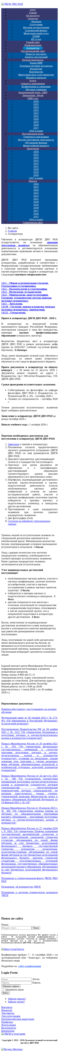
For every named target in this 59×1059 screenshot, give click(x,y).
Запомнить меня (14, 989)
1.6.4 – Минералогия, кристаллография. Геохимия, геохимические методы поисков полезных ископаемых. (26, 297)
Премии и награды (36, 77)
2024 (36, 107)
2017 (36, 128)
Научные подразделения (36, 27)
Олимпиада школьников (36, 136)
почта (33, 10)
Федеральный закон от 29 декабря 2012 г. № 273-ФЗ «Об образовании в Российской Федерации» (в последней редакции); (29, 720)
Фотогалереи (8, 1025)
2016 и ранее (36, 131)
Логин (35, 979)
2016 (36, 213)
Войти (6, 993)
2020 (36, 119)
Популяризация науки (33, 134)
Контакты (6, 1007)
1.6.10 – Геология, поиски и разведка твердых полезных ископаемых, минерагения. (28, 308)
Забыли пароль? (17, 998)
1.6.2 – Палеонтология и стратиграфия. (24, 289)
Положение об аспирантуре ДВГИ (21, 886)
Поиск (5, 924)
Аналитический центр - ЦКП (32, 92)
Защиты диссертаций (36, 57)
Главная (33, 12)
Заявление (13, 444)
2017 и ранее (36, 178)
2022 (36, 113)
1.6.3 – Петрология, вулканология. (21, 292)
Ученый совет (33, 42)
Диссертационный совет (33, 51)
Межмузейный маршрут (36, 145)
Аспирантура (32, 48)
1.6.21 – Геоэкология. (13, 312)
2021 (36, 116)
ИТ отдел (36, 39)
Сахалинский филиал (36, 30)
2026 (36, 101)
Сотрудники (36, 24)
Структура (33, 18)
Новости (33, 181)
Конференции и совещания (36, 86)
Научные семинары (36, 89)
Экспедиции (33, 148)
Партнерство (36, 71)
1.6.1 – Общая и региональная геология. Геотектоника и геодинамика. (25, 284)
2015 (36, 216)
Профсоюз (7, 1022)
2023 (36, 110)
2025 (36, 104)
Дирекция (36, 21)
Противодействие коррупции (17, 1019)
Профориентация (32, 45)
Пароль (36, 982)
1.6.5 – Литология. (12, 303)
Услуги (32, 80)
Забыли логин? (16, 1001)
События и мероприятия (33, 83)
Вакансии (6, 1010)
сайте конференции (29, 966)
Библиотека (7, 1030)
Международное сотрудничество (36, 74)
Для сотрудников (10, 1016)
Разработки (36, 68)
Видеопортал (8, 1028)
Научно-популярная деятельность (36, 139)
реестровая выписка (15, 245)
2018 (36, 125)
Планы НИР (36, 63)
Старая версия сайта (33, 222)
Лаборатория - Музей (32, 95)
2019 (36, 122)
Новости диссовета (36, 54)
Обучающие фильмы (36, 142)
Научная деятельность (32, 60)
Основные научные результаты (36, 66)
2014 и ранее (36, 219)
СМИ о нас (32, 98)
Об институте (32, 15)
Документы (7, 1013)
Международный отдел (36, 33)
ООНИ (36, 36)
